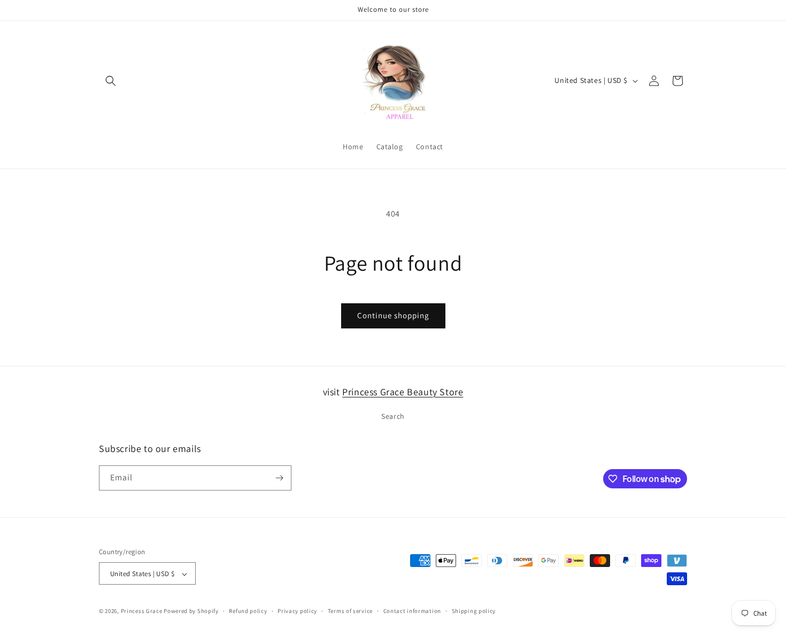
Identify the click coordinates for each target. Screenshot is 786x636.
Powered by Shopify (191, 611)
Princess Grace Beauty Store (402, 392)
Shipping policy (474, 611)
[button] (110, 81)
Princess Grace (142, 611)
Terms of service (350, 611)
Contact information (412, 611)
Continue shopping (393, 315)
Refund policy (248, 611)
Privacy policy (297, 611)
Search (393, 417)
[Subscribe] (279, 478)
